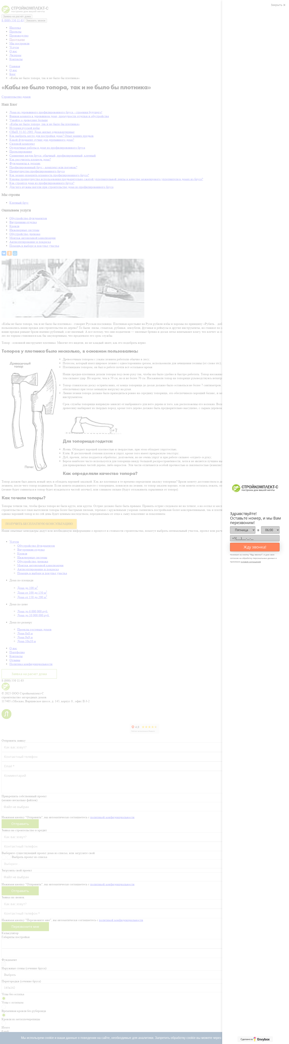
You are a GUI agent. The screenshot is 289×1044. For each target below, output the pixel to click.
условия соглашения (251, 561)
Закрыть (277, 5)
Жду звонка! (255, 547)
